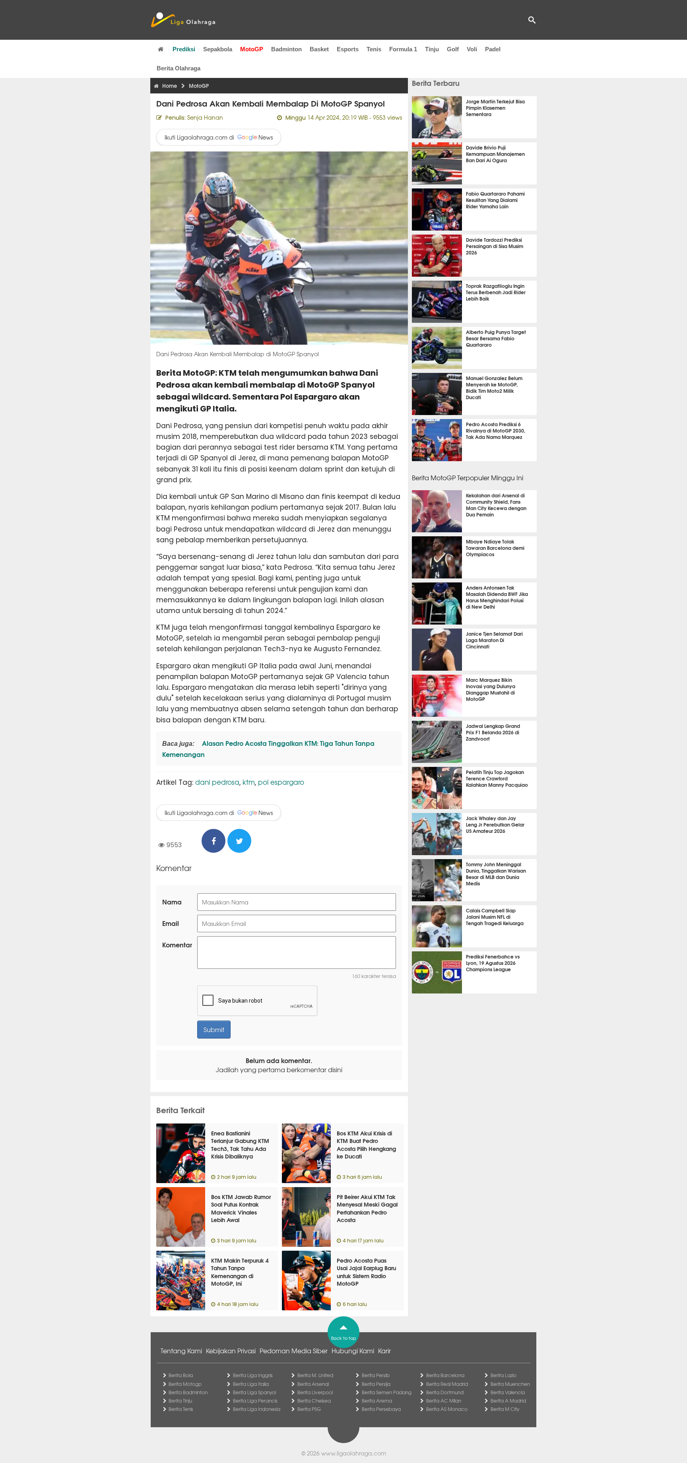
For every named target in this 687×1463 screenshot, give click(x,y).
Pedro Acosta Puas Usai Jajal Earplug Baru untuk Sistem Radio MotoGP (366, 1272)
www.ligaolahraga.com (353, 1453)
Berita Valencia (508, 1392)
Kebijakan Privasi (231, 1350)
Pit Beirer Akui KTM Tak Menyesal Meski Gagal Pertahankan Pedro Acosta (367, 1208)
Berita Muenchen (510, 1383)
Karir (384, 1350)
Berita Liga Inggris (253, 1375)
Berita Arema (377, 1400)
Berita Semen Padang (386, 1392)
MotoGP (251, 49)
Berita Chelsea (314, 1400)
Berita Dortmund (445, 1392)
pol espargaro (281, 782)
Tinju (432, 49)
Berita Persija (376, 1383)
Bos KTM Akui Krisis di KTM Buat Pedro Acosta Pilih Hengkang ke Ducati (366, 1145)
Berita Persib (376, 1375)
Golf (453, 49)
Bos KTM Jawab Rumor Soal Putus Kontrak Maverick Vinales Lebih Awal (241, 1208)
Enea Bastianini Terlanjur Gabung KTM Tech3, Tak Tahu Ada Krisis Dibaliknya (240, 1145)
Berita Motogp (185, 1383)
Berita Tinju (180, 1400)
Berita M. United (315, 1375)
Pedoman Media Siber (294, 1350)
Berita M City (505, 1409)
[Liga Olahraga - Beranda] (182, 20)
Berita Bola (181, 1375)
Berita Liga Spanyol (254, 1392)
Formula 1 (403, 49)
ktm (249, 782)
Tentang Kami (181, 1350)
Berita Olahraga (178, 68)
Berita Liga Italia (251, 1383)
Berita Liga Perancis (255, 1400)
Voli (472, 49)
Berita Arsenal (313, 1383)
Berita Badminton (188, 1392)
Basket (319, 49)
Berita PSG (309, 1409)
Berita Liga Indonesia (256, 1409)
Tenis (374, 49)
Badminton (286, 49)
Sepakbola (217, 49)
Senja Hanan (205, 117)
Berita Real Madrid (447, 1383)
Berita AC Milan (443, 1400)
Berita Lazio (503, 1375)
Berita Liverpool (315, 1392)
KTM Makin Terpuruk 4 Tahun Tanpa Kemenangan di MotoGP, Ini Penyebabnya (240, 1276)
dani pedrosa (217, 782)
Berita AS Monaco (447, 1409)
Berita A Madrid (508, 1400)
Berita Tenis (181, 1409)
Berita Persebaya (381, 1409)
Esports (348, 49)
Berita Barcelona (445, 1375)
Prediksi (184, 49)
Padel (493, 49)
